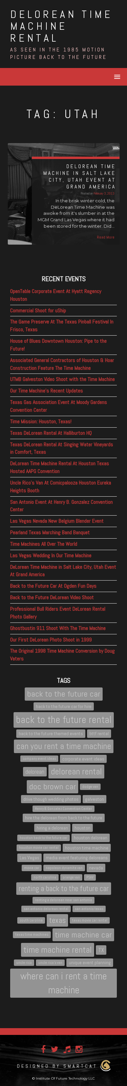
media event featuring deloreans (77, 858)
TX (101, 950)
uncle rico (24, 962)
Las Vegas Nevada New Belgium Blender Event (57, 520)
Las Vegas (29, 858)
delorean (34, 771)
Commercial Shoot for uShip (38, 310)
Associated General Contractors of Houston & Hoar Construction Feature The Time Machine (62, 364)
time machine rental (57, 949)
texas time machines (31, 934)
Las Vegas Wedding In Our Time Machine (50, 555)
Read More (105, 237)
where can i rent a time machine (63, 983)
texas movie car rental (89, 920)
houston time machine (86, 848)
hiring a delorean (52, 828)
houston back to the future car (43, 838)
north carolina (45, 877)
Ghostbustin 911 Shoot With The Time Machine (58, 628)
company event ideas (39, 758)
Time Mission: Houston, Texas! (40, 421)
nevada (96, 868)
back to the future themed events (51, 733)
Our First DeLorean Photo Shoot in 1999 (51, 639)
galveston (94, 799)
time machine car (83, 934)
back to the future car (63, 693)
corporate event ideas (83, 759)
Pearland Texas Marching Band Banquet (50, 532)
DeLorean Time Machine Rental (61, 26)
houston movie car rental (39, 847)
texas (57, 920)
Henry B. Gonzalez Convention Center (63, 809)
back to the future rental (63, 719)
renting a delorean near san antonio (63, 900)
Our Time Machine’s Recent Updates (46, 390)
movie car (31, 868)
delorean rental (76, 771)
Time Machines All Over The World (43, 543)
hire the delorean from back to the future (63, 818)
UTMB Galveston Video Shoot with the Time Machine (62, 379)
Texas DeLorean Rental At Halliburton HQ (51, 432)
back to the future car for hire (63, 706)
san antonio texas (89, 909)
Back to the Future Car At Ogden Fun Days (53, 585)
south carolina (31, 920)
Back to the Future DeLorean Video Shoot (52, 597)
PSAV (89, 877)
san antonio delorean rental (46, 909)
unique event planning (90, 962)
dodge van (90, 787)
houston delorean (90, 838)
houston (82, 828)
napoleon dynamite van (64, 868)
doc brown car (52, 786)
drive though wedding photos (51, 799)
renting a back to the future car (64, 888)
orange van (71, 877)
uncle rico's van (50, 962)
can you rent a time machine (63, 746)
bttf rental (99, 733)
